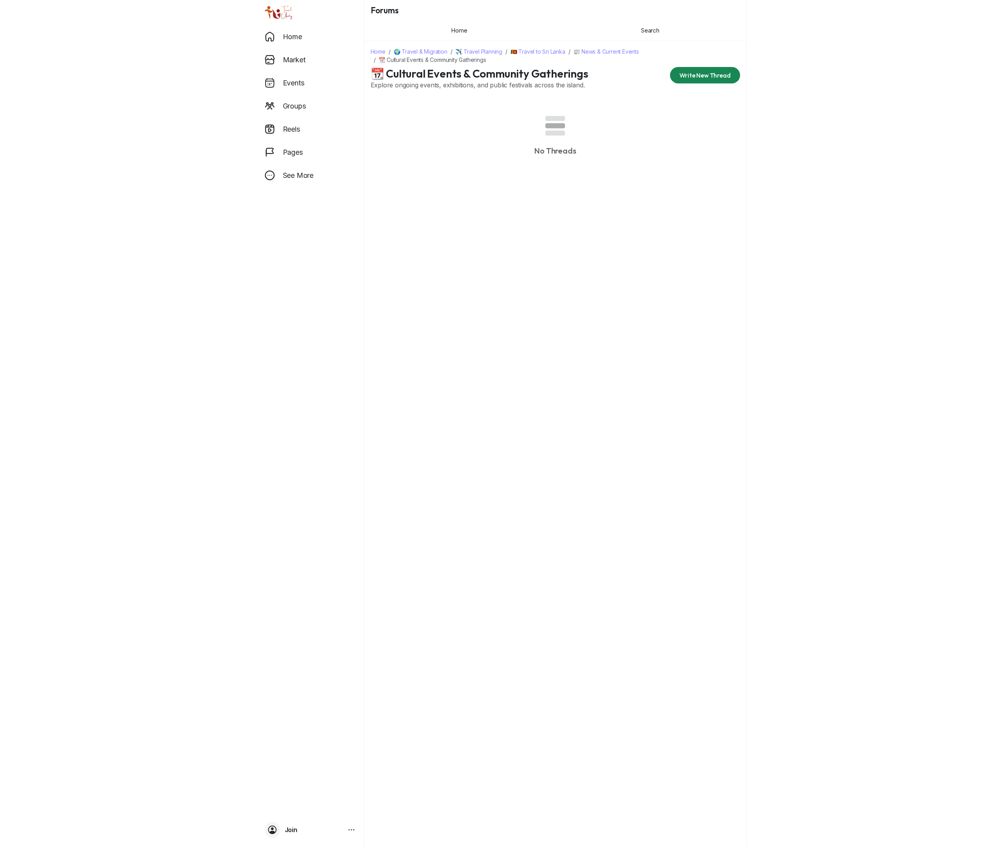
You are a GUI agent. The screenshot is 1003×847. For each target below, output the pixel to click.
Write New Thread (705, 75)
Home (378, 51)
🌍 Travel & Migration (420, 51)
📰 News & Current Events (606, 51)
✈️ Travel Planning (478, 51)
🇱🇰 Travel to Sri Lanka (538, 51)
